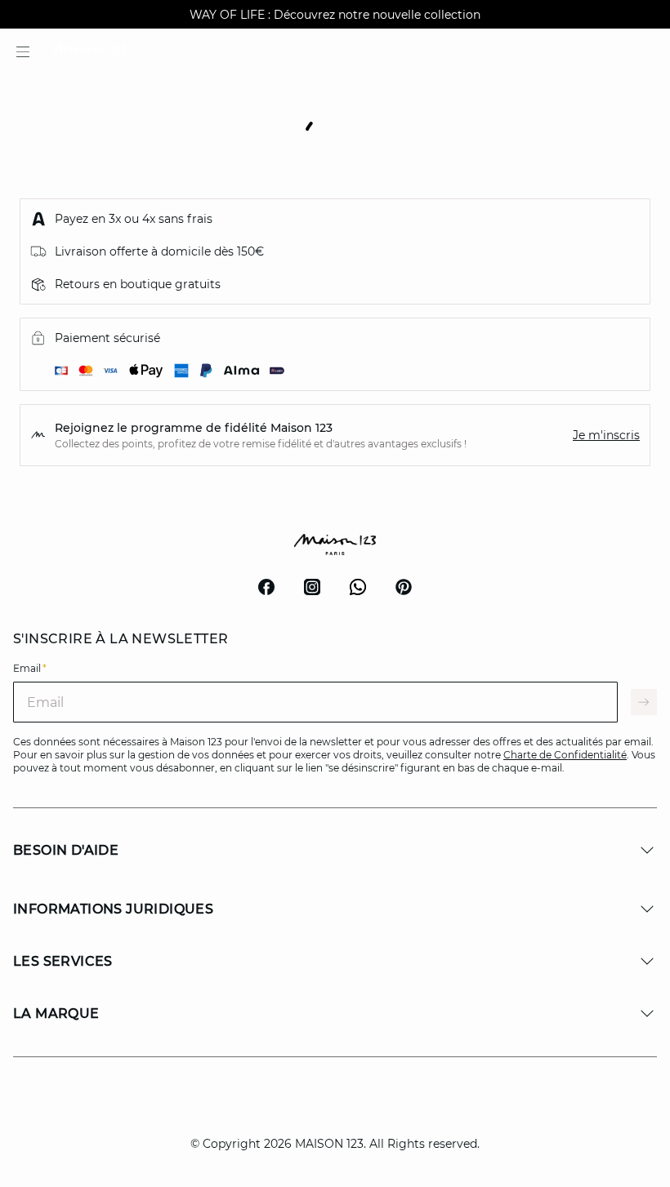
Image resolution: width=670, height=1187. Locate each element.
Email (30, 668)
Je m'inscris (606, 435)
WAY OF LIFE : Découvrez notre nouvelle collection (335, 14)
